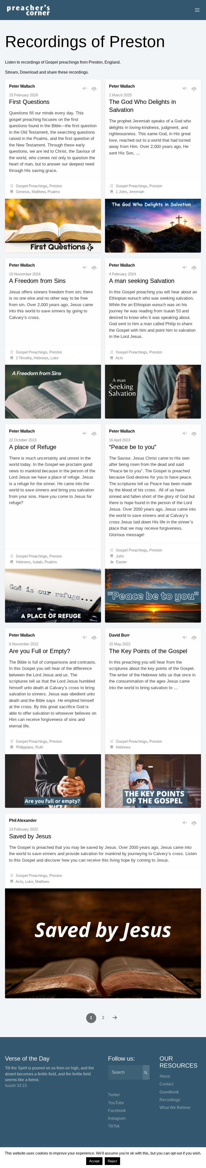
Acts (119, 358)
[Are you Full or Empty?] (53, 781)
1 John (121, 191)
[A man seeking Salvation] (153, 392)
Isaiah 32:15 (16, 1085)
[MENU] (195, 10)
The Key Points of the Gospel (148, 651)
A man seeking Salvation (141, 280)
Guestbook (169, 1092)
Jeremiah (136, 191)
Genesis (23, 191)
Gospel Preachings (31, 186)
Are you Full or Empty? (39, 651)
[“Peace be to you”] (153, 596)
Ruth (39, 747)
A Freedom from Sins (37, 280)
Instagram (117, 1118)
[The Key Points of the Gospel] (153, 781)
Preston (55, 186)
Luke (54, 358)
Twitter (114, 1095)
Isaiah (37, 562)
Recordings (170, 1100)
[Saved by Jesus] (103, 943)
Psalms (53, 191)
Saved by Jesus (30, 836)
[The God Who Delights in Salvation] (153, 226)
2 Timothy (24, 358)
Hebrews (41, 358)
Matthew (38, 191)
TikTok (114, 1126)
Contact (166, 1084)
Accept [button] (94, 1161)
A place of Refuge (32, 447)
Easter (121, 562)
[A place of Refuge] (53, 596)
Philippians (24, 747)
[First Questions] (53, 226)
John (120, 556)
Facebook (117, 1110)
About (165, 1076)
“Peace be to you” (132, 447)
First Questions (29, 101)
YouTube (116, 1103)
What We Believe (175, 1107)
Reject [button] (112, 1161)
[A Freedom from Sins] (53, 392)
